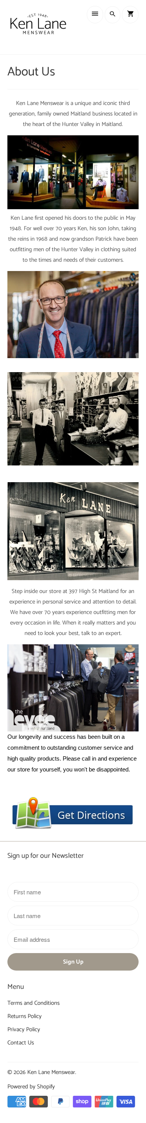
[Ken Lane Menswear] (38, 27)
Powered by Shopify (31, 1087)
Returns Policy (24, 1016)
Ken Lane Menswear (51, 1072)
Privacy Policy (23, 1029)
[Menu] (95, 14)
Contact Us (20, 1043)
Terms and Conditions (33, 1003)
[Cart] (130, 14)
